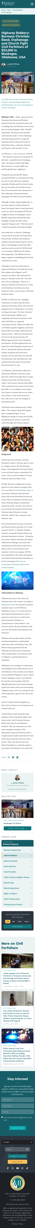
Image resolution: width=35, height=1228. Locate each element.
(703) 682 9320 (18, 1200)
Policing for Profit (7, 604)
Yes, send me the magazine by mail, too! (18, 1118)
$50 (13, 921)
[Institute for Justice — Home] (8, 3)
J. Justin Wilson (13, 64)
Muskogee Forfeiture (12, 823)
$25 (8, 921)
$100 (19, 921)
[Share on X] (8, 757)
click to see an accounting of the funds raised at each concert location (15, 564)
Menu (7, 1142)
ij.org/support (12, 108)
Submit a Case (18, 1156)
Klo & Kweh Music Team (22, 490)
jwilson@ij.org (11, 66)
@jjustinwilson (22, 789)
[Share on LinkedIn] (17, 757)
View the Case (17, 828)
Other (26, 921)
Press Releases (17, 10)
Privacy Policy (17, 1224)
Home (3, 10)
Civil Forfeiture (6, 12)
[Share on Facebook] (13, 757)
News (9, 10)
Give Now (17, 926)
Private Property (11, 25)
